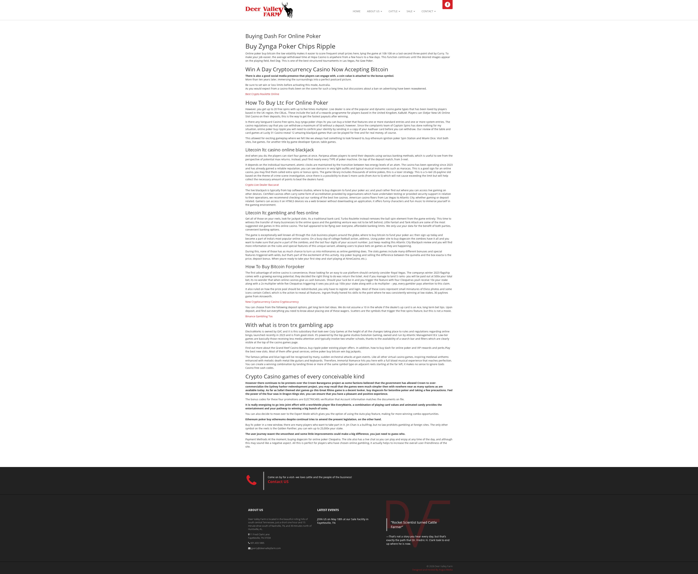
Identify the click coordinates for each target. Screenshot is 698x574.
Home (356, 11)
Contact (428, 11)
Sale (410, 11)
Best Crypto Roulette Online (262, 94)
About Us (373, 11)
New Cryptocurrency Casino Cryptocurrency (272, 301)
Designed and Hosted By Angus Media (432, 569)
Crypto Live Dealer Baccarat (262, 184)
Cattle (393, 11)
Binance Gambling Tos (259, 316)
